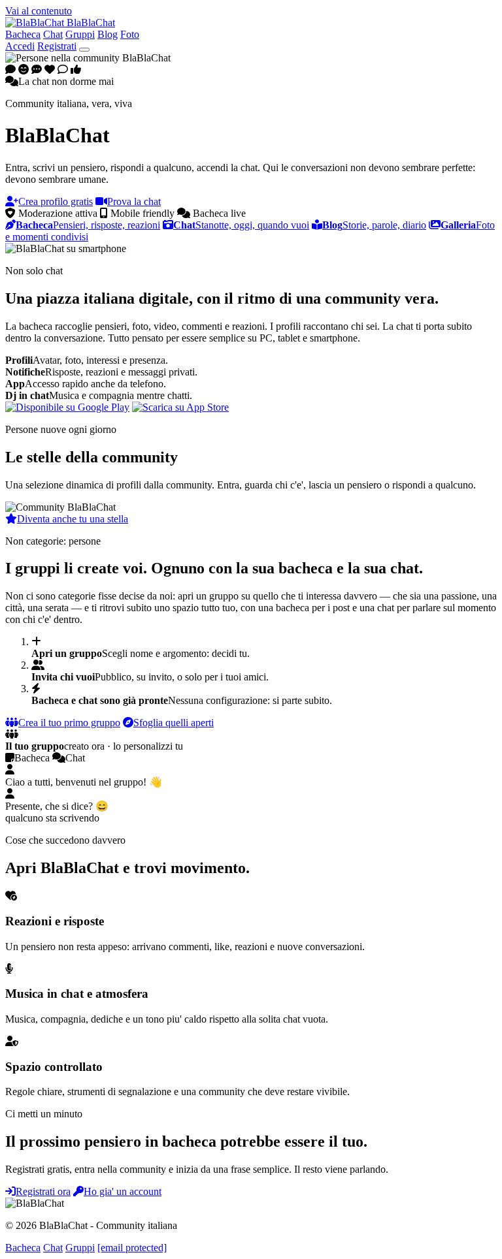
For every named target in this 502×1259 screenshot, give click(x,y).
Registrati (56, 46)
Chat (53, 34)
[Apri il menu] (84, 50)
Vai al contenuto (38, 10)
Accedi (20, 46)
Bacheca (23, 34)
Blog (107, 34)
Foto (129, 34)
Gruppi (80, 34)
